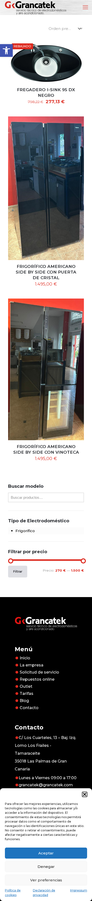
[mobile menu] (85, 7)
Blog (24, 700)
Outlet (26, 686)
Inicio (25, 658)
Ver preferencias (46, 880)
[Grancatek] (35, 7)
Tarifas (26, 693)
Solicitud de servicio (39, 672)
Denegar (46, 866)
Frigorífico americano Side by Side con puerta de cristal (46, 272)
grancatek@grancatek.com (46, 785)
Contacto (29, 707)
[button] (6, 50)
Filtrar (17, 571)
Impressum (78, 890)
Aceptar (46, 853)
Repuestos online (37, 679)
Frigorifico (25, 530)
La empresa (31, 665)
